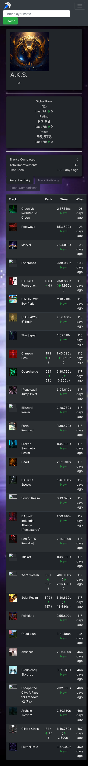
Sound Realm (30, 498)
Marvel (26, 245)
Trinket (26, 557)
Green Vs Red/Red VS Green (29, 213)
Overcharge (29, 371)
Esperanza (28, 263)
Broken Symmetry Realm (28, 448)
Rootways (28, 226)
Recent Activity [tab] (20, 180)
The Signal (28, 335)
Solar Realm (29, 597)
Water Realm (30, 575)
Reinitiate (27, 615)
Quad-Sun (28, 633)
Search (10, 21)
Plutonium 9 (29, 747)
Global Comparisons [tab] (23, 187)
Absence (27, 652)
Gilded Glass (30, 728)
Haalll (25, 462)
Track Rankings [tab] (48, 180)
